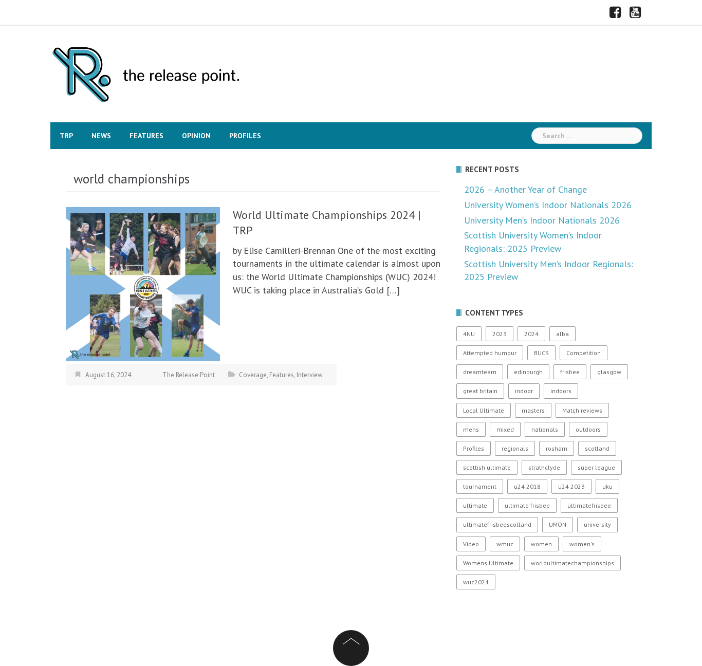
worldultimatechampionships (572, 563)
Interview (310, 375)
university (597, 524)
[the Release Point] (146, 73)
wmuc (504, 544)
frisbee (570, 372)
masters (533, 410)
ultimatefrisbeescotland (497, 524)
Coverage (253, 375)
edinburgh (528, 372)
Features (146, 135)
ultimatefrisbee (589, 505)
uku (607, 486)
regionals (515, 448)
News (101, 135)
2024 (531, 334)
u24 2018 (527, 486)
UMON (557, 524)
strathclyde (544, 467)
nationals (544, 429)
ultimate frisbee (527, 505)
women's (582, 544)
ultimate (475, 505)
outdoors (588, 429)
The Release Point (188, 375)
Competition (583, 353)
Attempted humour (489, 353)
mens (471, 429)
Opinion (196, 135)
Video (471, 544)
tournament (479, 486)
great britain (480, 391)
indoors (560, 391)
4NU (469, 334)
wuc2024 (476, 582)
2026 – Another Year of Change (525, 189)
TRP (66, 135)
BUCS (541, 353)
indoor (524, 391)
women (541, 544)
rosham (556, 448)
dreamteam (479, 372)
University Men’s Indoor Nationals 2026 (542, 220)
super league (596, 467)
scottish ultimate (487, 467)
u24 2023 (571, 486)
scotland (597, 448)
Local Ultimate (483, 410)
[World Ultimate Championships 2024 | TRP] (143, 283)
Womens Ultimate (488, 563)
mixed (505, 429)
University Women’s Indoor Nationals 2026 (548, 205)
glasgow (609, 372)
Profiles (245, 135)
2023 (499, 334)
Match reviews (582, 410)
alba (562, 334)
